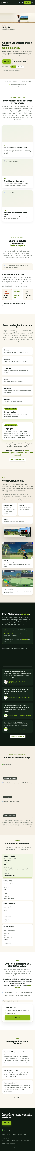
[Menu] (32, 2)
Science (9, 1134)
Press (8, 1140)
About (3, 1140)
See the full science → (17, 459)
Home (3, 1134)
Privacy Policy (27, 1140)
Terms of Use (5, 1143)
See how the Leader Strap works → (14, 303)
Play (14, 1134)
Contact (13, 1140)
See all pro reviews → (17, 736)
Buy (25, 1134)
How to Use (19, 1140)
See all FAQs (17, 1098)
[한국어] (20, 2)
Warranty (12, 1143)
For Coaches (5, 1138)
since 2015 (10, 981)
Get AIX (27, 2)
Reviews (20, 1134)
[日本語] (23, 2)
